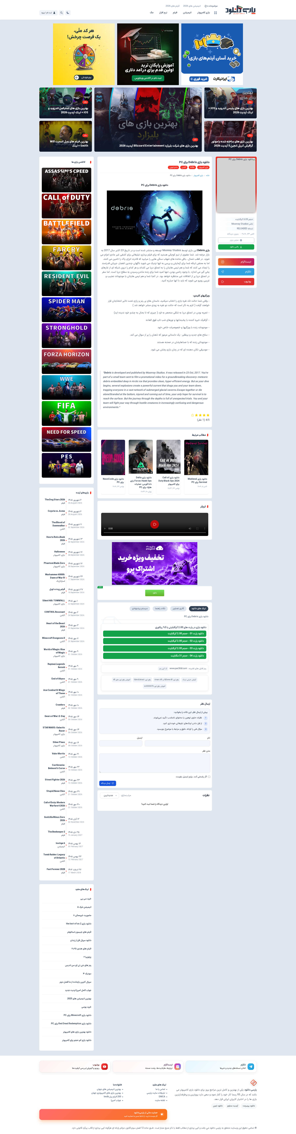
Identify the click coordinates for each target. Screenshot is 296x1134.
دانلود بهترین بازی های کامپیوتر (77, 1032)
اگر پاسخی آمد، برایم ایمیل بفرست (191, 776)
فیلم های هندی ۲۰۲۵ (81, 948)
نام (208, 738)
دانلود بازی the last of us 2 (78, 923)
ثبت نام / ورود (46, 12)
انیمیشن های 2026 (192, 6)
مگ (151, 12)
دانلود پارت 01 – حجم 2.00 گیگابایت (186, 634)
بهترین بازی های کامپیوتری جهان (106, 1093)
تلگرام (248, 272)
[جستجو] (61, 12)
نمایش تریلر (234, 240)
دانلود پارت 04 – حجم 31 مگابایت (187, 656)
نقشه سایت (160, 1100)
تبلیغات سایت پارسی (156, 1093)
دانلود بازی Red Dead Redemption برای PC (71, 1023)
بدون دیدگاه (233, 234)
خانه (208, 175)
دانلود (155, 593)
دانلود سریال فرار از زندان (80, 940)
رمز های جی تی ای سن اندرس (78, 965)
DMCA (162, 1096)
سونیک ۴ (87, 973)
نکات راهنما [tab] (160, 608)
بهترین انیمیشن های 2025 (79, 998)
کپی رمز (162, 668)
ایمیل (139, 738)
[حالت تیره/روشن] (68, 12)
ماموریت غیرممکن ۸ (82, 915)
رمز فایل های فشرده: (197, 668)
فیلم (175, 12)
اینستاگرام (246, 262)
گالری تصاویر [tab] (178, 608)
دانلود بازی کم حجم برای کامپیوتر (76, 1040)
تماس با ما (160, 1089)
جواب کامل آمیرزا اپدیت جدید (78, 990)
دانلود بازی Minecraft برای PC (77, 1015)
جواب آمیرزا (116, 1100)
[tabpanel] (154, 653)
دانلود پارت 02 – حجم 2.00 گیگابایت (186, 641)
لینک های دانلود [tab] (198, 608)
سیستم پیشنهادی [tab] (140, 608)
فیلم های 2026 (172, 6)
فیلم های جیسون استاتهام (79, 932)
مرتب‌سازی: (126, 795)
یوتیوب (247, 281)
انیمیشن (187, 12)
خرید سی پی (85, 898)
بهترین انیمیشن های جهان (109, 1089)
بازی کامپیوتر (203, 12)
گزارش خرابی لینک (189, 679)
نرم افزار (163, 12)
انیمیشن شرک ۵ (84, 907)
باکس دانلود (234, 247)
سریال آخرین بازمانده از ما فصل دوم (75, 982)
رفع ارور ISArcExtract (142, 679)
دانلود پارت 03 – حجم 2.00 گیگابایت (186, 648)
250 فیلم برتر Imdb (112, 1096)
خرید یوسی (86, 1007)
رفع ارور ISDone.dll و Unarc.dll (166, 679)
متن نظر (206, 751)
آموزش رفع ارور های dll (121, 679)
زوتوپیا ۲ (87, 957)
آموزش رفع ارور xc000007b (154, 686)
